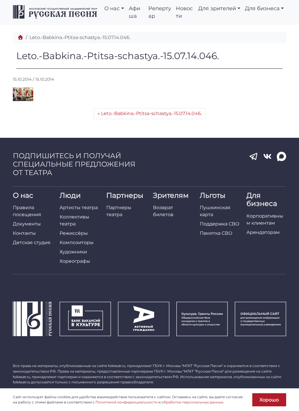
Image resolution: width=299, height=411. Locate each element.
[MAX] (281, 156)
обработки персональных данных (192, 402)
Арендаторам (263, 232)
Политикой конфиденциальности (126, 402)
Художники (73, 252)
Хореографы (75, 261)
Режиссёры (74, 233)
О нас (112, 8)
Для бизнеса (262, 8)
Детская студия (32, 242)
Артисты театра (79, 207)
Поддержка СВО (219, 224)
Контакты (24, 233)
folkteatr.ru (116, 366)
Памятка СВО (216, 233)
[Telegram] (253, 156)
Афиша (134, 12)
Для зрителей (217, 8)
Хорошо (269, 400)
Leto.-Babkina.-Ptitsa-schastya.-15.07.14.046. (151, 113)
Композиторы (77, 242)
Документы (27, 224)
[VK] (267, 156)
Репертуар (159, 12)
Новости (184, 12)
